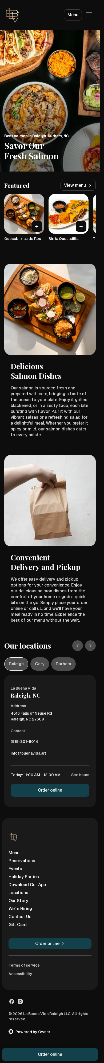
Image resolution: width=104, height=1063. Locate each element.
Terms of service (24, 965)
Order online (50, 790)
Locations (18, 892)
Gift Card (18, 924)
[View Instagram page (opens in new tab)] (20, 1001)
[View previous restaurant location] (77, 645)
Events (15, 868)
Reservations (22, 861)
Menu (72, 15)
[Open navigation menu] (89, 15)
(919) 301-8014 (24, 743)
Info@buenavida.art (28, 754)
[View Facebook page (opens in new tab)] (12, 1001)
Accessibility (20, 973)
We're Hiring (20, 908)
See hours (80, 774)
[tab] (16, 664)
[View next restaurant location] (90, 645)
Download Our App (27, 884)
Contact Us (20, 916)
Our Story (18, 900)
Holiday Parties (24, 876)
